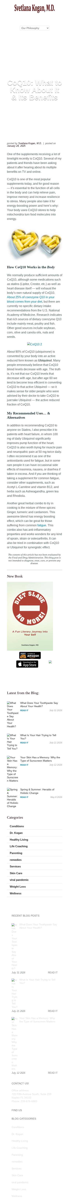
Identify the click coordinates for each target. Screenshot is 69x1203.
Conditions (17, 826)
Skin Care (16, 873)
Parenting (16, 853)
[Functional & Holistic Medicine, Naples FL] (34, 12)
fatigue (41, 525)
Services (15, 866)
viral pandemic (19, 879)
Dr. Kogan (16, 832)
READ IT (24, 710)
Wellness (15, 893)
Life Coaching (19, 846)
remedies (16, 859)
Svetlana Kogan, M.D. (30, 143)
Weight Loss (18, 886)
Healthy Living (19, 839)
